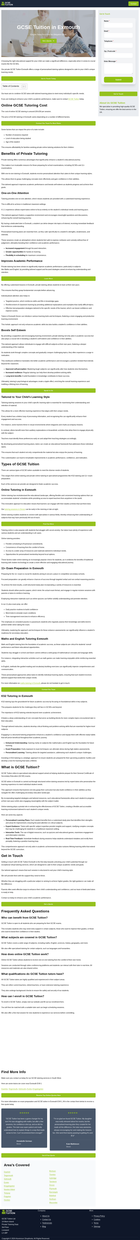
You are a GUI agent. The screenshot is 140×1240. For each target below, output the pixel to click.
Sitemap (97, 1226)
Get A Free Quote (48, 1155)
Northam (52, 1199)
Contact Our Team (48, 689)
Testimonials (47, 1223)
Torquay (7, 1193)
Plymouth (53, 1189)
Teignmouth (13, 1089)
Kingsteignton (38, 1089)
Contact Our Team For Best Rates (48, 123)
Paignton (7, 1196)
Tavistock (53, 1182)
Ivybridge (52, 1178)
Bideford (52, 1196)
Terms (96, 1223)
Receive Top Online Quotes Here (48, 1095)
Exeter (29, 1089)
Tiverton (52, 1175)
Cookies (97, 1219)
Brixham (52, 1171)
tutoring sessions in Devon (15, 509)
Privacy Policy (99, 1216)
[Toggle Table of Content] (22, 86)
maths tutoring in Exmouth (30, 683)
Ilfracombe (53, 1203)
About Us (45, 1216)
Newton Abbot (9, 1189)
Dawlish (4, 1089)
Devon (51, 1185)
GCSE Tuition (73, 99)
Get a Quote (47, 41)
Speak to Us (48, 390)
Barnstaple (53, 1192)
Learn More (48, 278)
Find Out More (48, 524)
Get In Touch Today (48, 78)
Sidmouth (22, 1089)
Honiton (7, 1200)
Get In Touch (118, 94)
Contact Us (46, 1219)
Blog (44, 1226)
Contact (133, 4)
